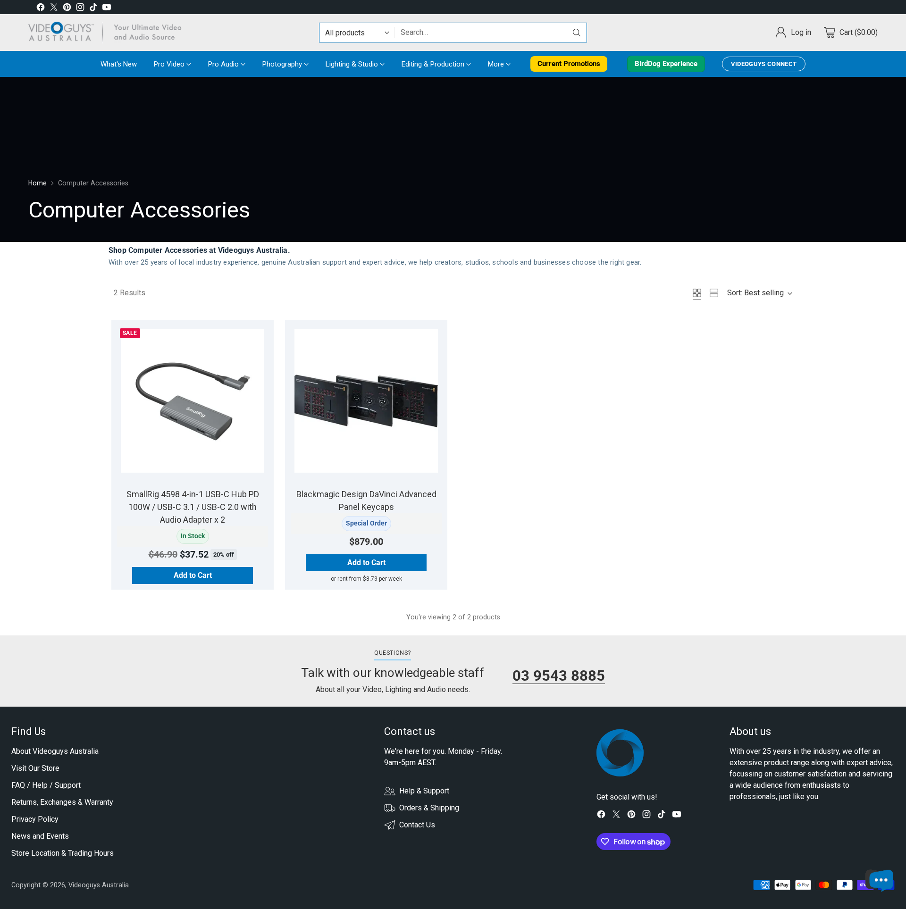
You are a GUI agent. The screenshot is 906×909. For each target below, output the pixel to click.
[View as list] (714, 293)
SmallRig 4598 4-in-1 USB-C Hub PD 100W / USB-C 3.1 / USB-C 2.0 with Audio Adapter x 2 (192, 507)
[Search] (576, 32)
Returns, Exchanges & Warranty (62, 802)
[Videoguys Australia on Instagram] (80, 8)
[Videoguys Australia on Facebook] (40, 8)
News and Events (40, 836)
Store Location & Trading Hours (62, 853)
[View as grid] (697, 293)
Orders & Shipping (429, 807)
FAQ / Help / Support (46, 785)
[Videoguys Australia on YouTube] (106, 8)
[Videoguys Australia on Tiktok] (93, 8)
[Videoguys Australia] (108, 32)
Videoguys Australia (98, 885)
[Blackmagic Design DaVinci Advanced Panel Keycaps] (366, 401)
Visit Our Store (35, 768)
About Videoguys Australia (55, 751)
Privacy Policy (35, 819)
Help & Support (424, 790)
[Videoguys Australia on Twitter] (54, 8)
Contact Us (417, 824)
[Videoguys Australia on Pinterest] (67, 8)
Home (37, 183)
